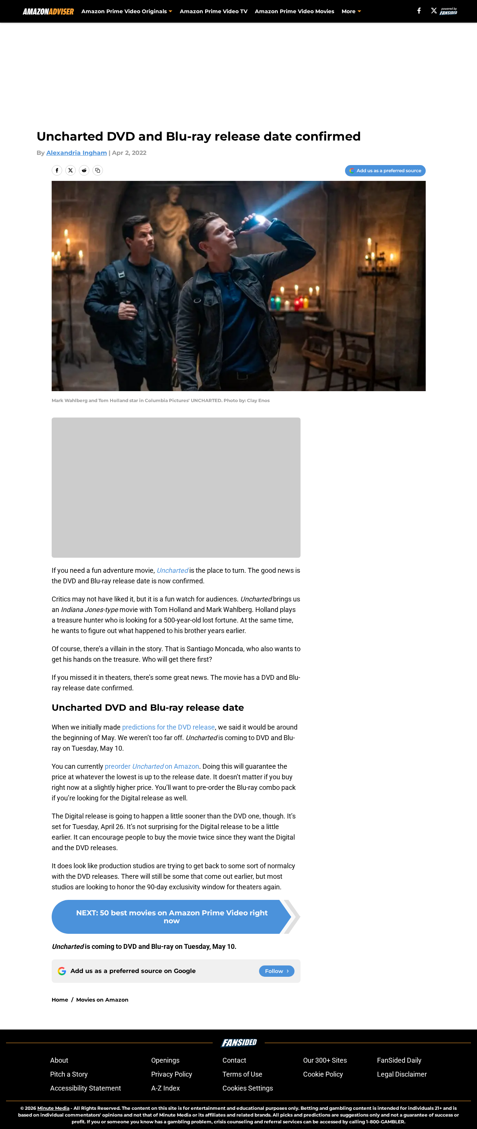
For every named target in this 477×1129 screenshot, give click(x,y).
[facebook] (419, 11)
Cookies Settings (247, 1088)
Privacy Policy (171, 1074)
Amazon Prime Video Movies (294, 11)
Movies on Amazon (102, 999)
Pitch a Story (69, 1074)
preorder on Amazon (152, 766)
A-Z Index (165, 1088)
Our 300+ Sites (325, 1060)
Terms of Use (242, 1074)
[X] (434, 11)
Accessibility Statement (85, 1088)
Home (60, 999)
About (59, 1060)
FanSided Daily (399, 1060)
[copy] (97, 170)
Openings (165, 1060)
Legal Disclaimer (402, 1074)
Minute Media (53, 1108)
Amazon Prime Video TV (213, 11)
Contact (234, 1060)
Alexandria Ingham (76, 152)
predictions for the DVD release (168, 727)
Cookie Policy (323, 1074)
